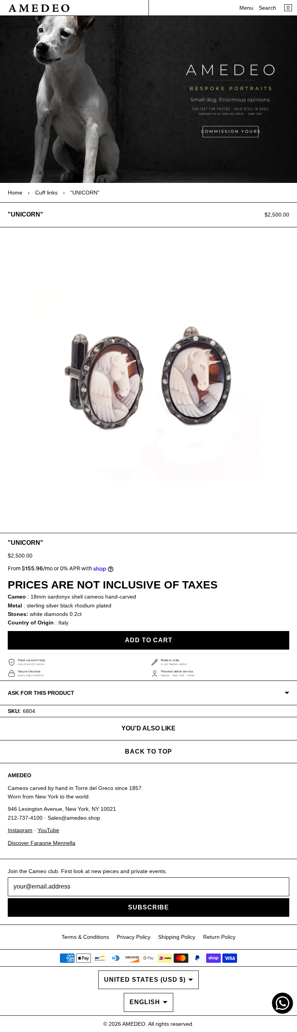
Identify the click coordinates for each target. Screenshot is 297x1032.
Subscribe (148, 907)
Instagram (20, 830)
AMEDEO (133, 1024)
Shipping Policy (176, 937)
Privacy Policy (133, 937)
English (145, 1002)
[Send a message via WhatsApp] (282, 1003)
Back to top (148, 751)
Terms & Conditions (85, 937)
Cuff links (46, 192)
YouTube (48, 830)
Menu (246, 8)
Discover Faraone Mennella (41, 843)
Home (15, 192)
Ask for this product (41, 693)
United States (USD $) (145, 979)
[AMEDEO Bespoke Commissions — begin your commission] (148, 99)
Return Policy (219, 937)
